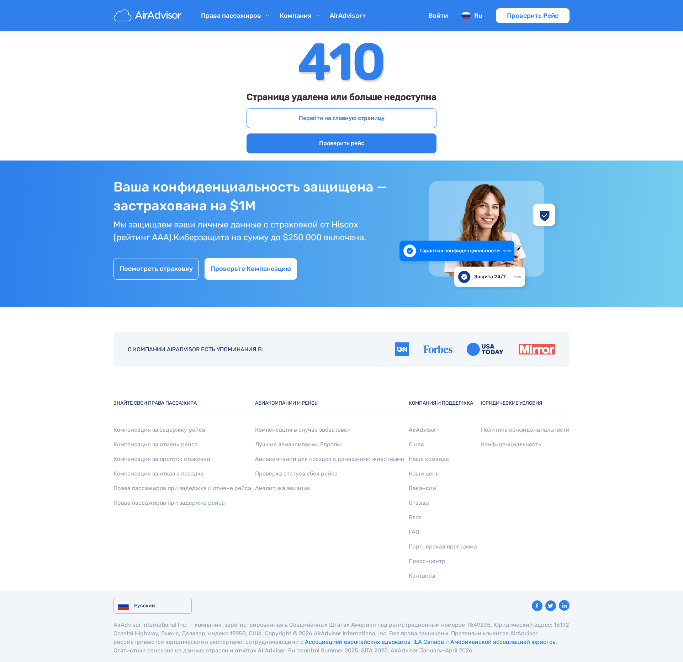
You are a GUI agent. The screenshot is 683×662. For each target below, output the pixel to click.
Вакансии (422, 488)
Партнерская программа (443, 546)
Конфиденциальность (511, 444)
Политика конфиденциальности (525, 429)
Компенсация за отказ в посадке (158, 473)
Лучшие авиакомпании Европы (298, 444)
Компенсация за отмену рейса (155, 444)
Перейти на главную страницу (342, 118)
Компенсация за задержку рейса (159, 429)
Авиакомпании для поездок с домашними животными (329, 459)
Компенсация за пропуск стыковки (161, 459)
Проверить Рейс (532, 16)
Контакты (422, 575)
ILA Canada (428, 642)
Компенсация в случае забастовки (303, 429)
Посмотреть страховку (156, 269)
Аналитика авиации (283, 488)
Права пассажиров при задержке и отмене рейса (182, 488)
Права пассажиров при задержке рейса (169, 502)
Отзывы (419, 502)
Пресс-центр (427, 561)
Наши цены (424, 473)
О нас (416, 444)
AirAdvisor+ (348, 16)
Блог (415, 517)
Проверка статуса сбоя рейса (296, 473)
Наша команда (429, 459)
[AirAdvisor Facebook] (537, 605)
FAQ (414, 532)
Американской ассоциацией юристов (503, 642)
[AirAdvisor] (148, 16)
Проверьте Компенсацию (251, 269)
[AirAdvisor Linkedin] (564, 605)
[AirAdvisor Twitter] (550, 605)
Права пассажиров (231, 16)
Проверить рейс (341, 143)
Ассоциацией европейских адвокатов (358, 642)
